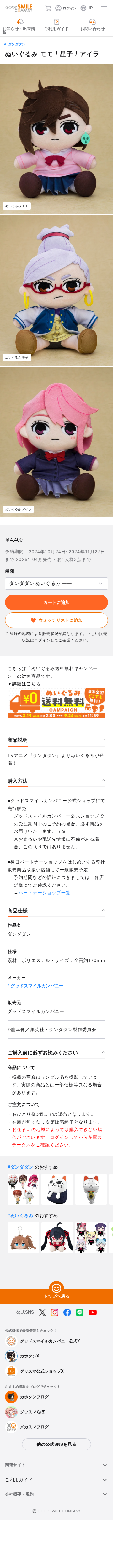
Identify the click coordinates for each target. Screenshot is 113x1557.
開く (7, 584)
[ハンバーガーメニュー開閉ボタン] (104, 8)
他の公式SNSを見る (56, 1444)
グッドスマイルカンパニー (37, 985)
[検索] (38, 8)
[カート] (48, 8)
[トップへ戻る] (56, 1288)
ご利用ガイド (19, 1479)
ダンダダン (16, 44)
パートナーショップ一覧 (45, 892)
